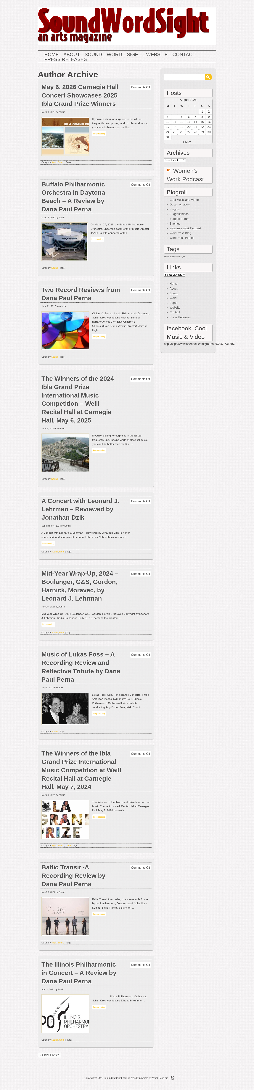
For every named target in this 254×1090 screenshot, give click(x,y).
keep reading (99, 134)
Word (114, 54)
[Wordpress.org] (172, 1078)
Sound (93, 54)
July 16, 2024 (48, 606)
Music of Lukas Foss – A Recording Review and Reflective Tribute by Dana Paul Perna (80, 667)
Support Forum (179, 218)
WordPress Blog (180, 233)
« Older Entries (49, 1055)
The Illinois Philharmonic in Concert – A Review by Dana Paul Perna (78, 973)
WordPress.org (160, 1078)
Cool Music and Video (184, 199)
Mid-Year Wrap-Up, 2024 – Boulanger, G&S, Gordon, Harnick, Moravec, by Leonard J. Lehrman (79, 586)
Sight (134, 54)
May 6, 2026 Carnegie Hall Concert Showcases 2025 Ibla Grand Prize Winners (79, 95)
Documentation (180, 204)
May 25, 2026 (48, 217)
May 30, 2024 (48, 795)
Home (51, 54)
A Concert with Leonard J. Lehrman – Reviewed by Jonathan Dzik (80, 509)
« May (187, 141)
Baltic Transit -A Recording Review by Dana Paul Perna (73, 876)
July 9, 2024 (47, 687)
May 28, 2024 (48, 892)
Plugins (175, 209)
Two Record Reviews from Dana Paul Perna (80, 294)
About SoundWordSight (174, 256)
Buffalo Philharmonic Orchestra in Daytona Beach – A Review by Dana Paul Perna (73, 197)
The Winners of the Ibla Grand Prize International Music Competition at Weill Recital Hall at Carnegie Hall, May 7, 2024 (81, 770)
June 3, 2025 (48, 428)
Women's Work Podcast (185, 228)
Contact (183, 54)
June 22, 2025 (48, 306)
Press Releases (65, 59)
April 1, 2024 (47, 989)
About (71, 54)
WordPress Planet (182, 237)
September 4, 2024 (51, 525)
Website (157, 54)
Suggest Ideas (179, 214)
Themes (175, 223)
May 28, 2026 (48, 112)
